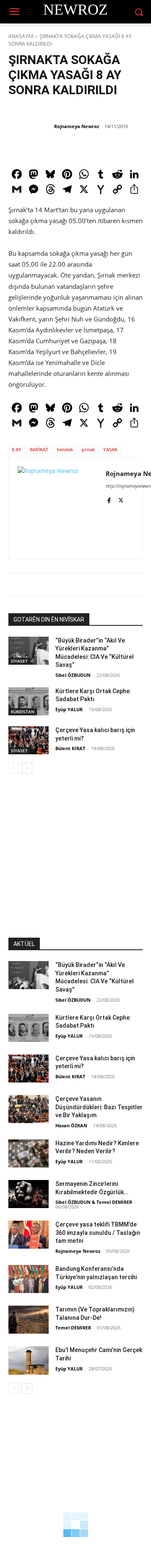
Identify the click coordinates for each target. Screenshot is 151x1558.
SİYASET (19, 661)
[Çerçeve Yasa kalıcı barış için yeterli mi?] (28, 740)
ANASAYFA (21, 36)
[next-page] (27, 768)
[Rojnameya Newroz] (30, 126)
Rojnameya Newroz (76, 126)
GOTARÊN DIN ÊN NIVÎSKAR (48, 619)
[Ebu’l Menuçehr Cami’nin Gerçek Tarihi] (28, 1360)
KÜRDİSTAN (22, 712)
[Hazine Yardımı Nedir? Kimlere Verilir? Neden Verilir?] (28, 1153)
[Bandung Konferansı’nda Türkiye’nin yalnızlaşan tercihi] (28, 1279)
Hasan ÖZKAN (71, 1125)
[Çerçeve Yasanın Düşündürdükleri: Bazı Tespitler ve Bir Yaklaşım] (28, 1109)
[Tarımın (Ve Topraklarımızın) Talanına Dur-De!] (28, 1320)
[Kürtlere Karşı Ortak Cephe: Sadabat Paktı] (28, 701)
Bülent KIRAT (70, 748)
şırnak (88, 449)
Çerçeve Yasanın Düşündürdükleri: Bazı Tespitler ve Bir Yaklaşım (99, 1106)
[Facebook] (109, 499)
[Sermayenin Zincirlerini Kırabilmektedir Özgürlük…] (28, 1194)
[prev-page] (13, 768)
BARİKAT (39, 449)
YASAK (110, 449)
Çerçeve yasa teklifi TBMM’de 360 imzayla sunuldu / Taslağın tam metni (97, 1232)
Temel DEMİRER (73, 1327)
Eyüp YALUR (69, 709)
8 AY (16, 449)
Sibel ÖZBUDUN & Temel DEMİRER (93, 1202)
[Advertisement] (75, 862)
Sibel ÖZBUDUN (73, 675)
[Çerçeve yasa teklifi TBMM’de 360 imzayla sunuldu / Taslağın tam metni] (28, 1235)
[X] (121, 499)
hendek (65, 449)
